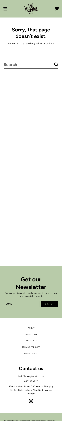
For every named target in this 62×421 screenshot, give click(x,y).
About (31, 328)
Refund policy (31, 353)
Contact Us (31, 340)
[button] (5, 9)
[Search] (56, 64)
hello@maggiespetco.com (31, 376)
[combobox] (31, 65)
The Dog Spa (31, 334)
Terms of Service (31, 347)
